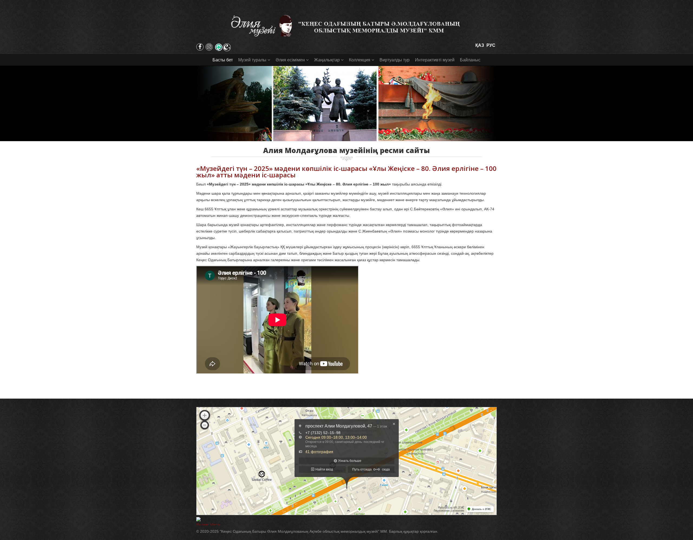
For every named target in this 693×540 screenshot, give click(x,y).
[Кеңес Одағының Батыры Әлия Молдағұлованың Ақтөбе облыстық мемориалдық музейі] (346, 26)
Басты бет (223, 60)
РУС (490, 45)
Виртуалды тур (395, 60)
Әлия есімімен (290, 60)
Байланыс (470, 60)
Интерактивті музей (435, 60)
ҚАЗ (479, 45)
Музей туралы (252, 60)
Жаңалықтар (327, 60)
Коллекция (359, 60)
